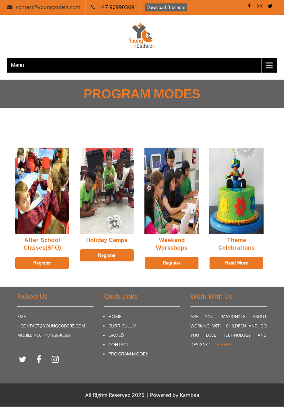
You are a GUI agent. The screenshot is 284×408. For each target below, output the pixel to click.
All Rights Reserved (108, 394)
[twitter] (25, 359)
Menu (17, 65)
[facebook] (41, 359)
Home (115, 316)
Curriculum (122, 325)
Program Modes (128, 353)
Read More (236, 263)
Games (116, 335)
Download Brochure (166, 7)
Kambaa (189, 394)
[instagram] (55, 359)
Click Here (219, 344)
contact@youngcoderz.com (48, 6)
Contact (118, 344)
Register (42, 263)
